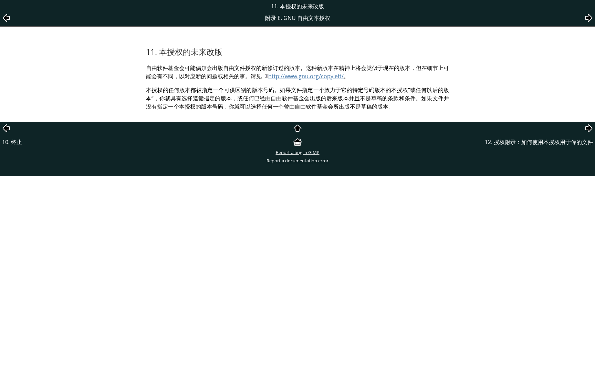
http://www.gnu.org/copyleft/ (306, 76)
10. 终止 (12, 142)
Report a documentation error (297, 161)
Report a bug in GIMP (298, 152)
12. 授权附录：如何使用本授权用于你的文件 (539, 142)
